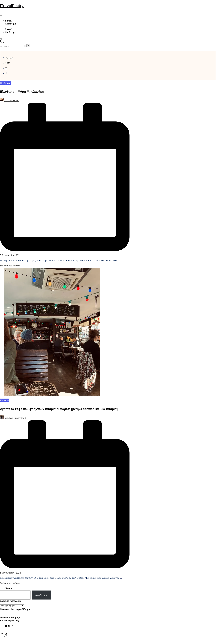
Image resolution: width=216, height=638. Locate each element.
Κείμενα (4, 400)
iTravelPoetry (12, 6)
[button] (25, 46)
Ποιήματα (5, 83)
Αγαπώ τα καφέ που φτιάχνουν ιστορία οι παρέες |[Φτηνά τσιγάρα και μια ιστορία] (59, 409)
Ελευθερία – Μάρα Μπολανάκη (22, 91)
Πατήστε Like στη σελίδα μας (15, 609)
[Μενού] (1, 15)
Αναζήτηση (6, 588)
